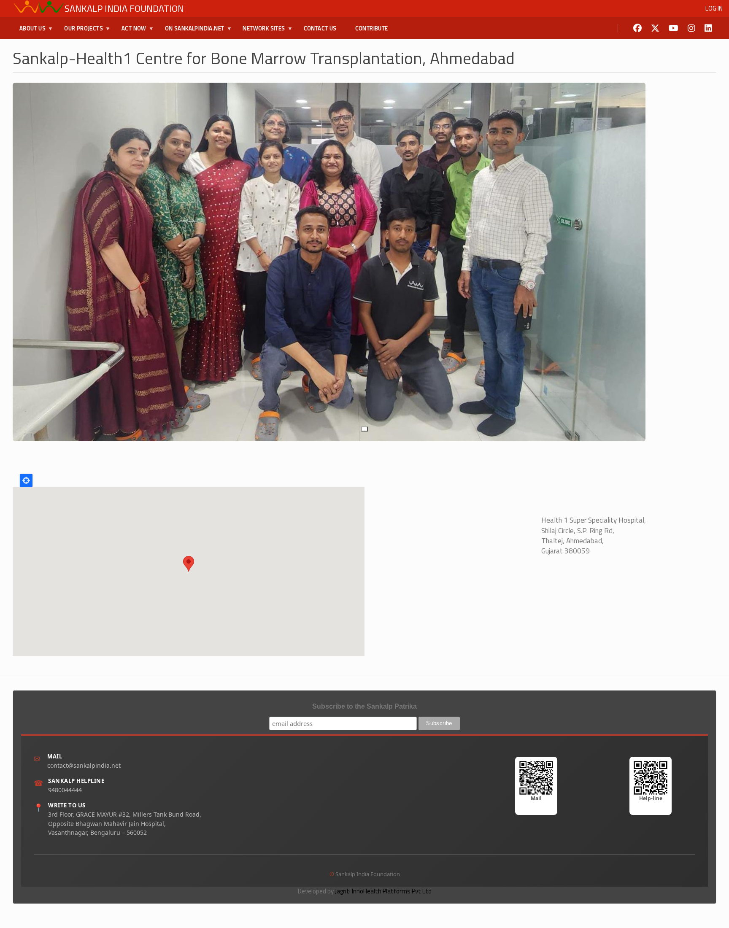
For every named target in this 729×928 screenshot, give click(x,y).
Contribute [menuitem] (371, 28)
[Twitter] (655, 28)
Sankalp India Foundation (124, 8)
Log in (714, 8)
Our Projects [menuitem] (80, 31)
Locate (26, 480)
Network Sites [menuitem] (260, 31)
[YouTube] (673, 28)
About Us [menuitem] (29, 31)
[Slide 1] (364, 429)
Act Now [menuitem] (130, 31)
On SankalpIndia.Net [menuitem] (191, 31)
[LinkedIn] (708, 28)
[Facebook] (637, 28)
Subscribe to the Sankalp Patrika (364, 706)
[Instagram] (691, 28)
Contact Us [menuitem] (320, 28)
